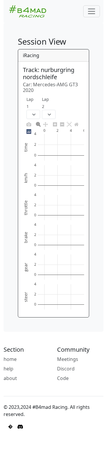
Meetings (67, 359)
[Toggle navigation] (91, 11)
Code (63, 378)
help (8, 368)
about (10, 378)
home (10, 359)
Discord (66, 368)
